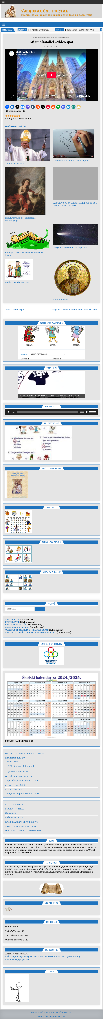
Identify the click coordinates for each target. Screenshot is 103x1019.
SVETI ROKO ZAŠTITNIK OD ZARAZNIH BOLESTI (30, 632)
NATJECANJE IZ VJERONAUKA (51, 643)
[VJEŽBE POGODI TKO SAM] (16, 497)
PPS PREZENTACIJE (51, 423)
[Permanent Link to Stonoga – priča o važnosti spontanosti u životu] (27, 237)
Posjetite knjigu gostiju (17, 959)
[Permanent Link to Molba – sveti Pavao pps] (27, 269)
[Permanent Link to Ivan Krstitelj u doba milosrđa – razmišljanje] (27, 191)
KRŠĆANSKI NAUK (14, 817)
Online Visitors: (13, 926)
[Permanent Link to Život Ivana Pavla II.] (27, 145)
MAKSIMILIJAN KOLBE (17, 627)
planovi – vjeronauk (18, 771)
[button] (7, 107)
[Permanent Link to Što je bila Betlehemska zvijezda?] (75, 234)
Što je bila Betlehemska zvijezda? (70, 247)
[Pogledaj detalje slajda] (51, 384)
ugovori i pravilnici (15, 785)
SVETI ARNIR (12, 619)
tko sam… (51, 971)
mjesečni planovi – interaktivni (22, 780)
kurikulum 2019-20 (15, 758)
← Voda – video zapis (13, 310)
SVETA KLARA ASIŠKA (16, 624)
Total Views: (11, 935)
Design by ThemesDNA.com (51, 1016)
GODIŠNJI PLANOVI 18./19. (18, 776)
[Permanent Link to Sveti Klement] (75, 278)
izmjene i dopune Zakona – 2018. (23, 793)
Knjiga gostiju (51, 949)
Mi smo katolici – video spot (51, 42)
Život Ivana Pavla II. (15, 163)
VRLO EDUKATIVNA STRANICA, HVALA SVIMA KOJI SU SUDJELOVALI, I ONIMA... (46, 956)
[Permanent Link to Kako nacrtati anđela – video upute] (75, 143)
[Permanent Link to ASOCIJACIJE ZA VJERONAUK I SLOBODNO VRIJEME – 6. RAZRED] (75, 183)
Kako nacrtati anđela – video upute (70, 160)
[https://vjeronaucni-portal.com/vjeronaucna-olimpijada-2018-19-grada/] (51, 656)
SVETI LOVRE (12, 622)
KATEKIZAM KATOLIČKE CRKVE (21, 822)
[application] (51, 412)
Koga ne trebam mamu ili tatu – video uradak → (76, 310)
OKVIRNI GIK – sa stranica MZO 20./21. (24, 753)
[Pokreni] (8, 412)
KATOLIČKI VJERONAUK (42, 37)
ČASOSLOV (10, 813)
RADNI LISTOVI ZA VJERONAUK (51, 323)
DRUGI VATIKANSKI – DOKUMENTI (23, 831)
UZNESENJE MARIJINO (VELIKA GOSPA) (26, 630)
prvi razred (12, 762)
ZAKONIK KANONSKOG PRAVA (20, 826)
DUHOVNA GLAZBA (51, 406)
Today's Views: (12, 931)
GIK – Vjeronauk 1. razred (21, 766)
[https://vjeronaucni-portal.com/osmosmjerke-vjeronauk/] (18, 532)
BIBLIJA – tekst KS (14, 809)
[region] (51, 342)
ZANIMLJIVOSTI (51, 862)
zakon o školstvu (13, 789)
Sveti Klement (60, 299)
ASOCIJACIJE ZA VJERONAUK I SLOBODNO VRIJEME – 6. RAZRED (75, 204)
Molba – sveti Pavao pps (17, 282)
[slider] (92, 411)
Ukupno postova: (14, 940)
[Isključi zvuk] (86, 412)
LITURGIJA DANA (14, 804)
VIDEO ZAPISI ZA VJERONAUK (59, 37)
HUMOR (51, 840)
